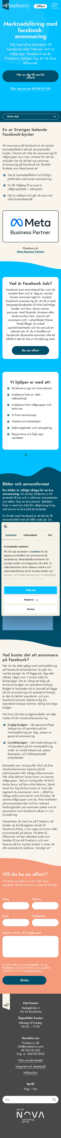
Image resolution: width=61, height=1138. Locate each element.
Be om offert (30, 350)
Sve (35, 1089)
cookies (36, 551)
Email (6, 916)
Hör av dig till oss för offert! (31, 76)
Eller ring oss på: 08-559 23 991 (31, 88)
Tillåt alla (31, 590)
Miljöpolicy (30, 1073)
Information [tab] (30, 535)
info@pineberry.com (30, 1046)
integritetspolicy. (33, 970)
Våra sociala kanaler (30, 1060)
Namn (6, 899)
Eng (26, 1089)
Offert (40, 6)
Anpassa (29, 599)
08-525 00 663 (30, 1050)
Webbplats (38, 916)
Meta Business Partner (30, 252)
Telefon (36, 899)
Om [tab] (50, 535)
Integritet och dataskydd (30, 1067)
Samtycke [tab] (11, 535)
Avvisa (30, 609)
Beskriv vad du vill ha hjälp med (21, 932)
